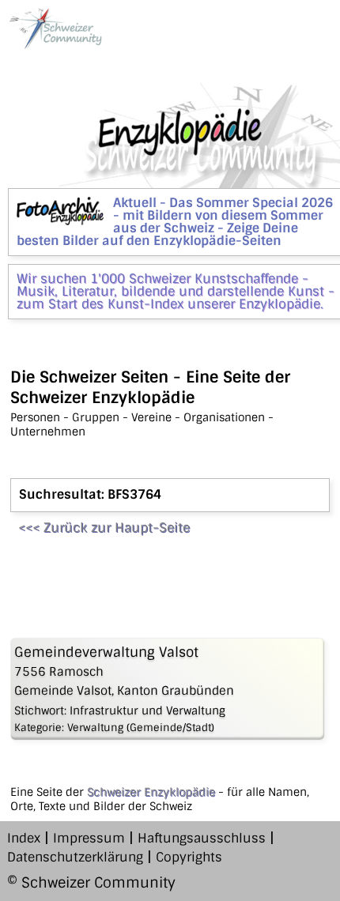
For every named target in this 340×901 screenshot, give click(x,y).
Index (23, 838)
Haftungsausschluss (202, 838)
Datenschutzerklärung (75, 857)
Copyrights (189, 857)
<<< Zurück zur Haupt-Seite (104, 527)
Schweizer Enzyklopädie (151, 792)
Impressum (89, 838)
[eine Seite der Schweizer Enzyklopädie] (54, 28)
